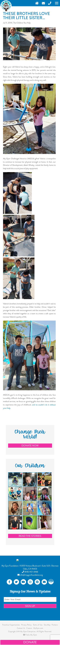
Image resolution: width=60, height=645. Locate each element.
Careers (29, 628)
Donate (30, 642)
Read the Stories (30, 536)
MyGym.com (38, 628)
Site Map (47, 625)
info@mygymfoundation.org (31, 574)
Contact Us (21, 628)
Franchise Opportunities (11, 625)
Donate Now (30, 445)
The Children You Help (22, 22)
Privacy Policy (26, 625)
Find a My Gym (31, 634)
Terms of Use (38, 625)
